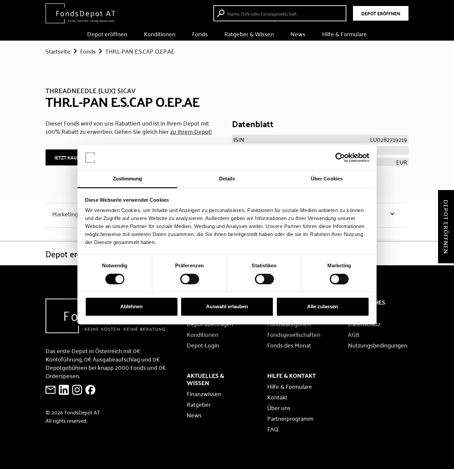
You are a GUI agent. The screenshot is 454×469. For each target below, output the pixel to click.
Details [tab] (227, 179)
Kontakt (277, 396)
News (297, 33)
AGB (353, 334)
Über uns (278, 407)
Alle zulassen (322, 307)
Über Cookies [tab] (327, 179)
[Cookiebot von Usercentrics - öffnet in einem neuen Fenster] (340, 157)
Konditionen (159, 33)
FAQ (272, 428)
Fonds (200, 33)
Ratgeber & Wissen (249, 33)
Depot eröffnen (107, 33)
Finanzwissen (204, 393)
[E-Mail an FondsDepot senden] (51, 390)
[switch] (189, 279)
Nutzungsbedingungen (377, 345)
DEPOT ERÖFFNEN (380, 13)
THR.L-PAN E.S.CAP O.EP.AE (139, 51)
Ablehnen (131, 307)
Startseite (58, 51)
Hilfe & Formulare (344, 33)
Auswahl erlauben (227, 307)
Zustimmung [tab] (127, 179)
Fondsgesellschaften (293, 334)
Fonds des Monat (289, 345)
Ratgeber (199, 404)
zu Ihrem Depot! (191, 131)
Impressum (362, 313)
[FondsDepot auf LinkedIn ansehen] (64, 390)
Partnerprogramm (290, 418)
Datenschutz (364, 323)
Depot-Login (203, 345)
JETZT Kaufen (70, 157)
